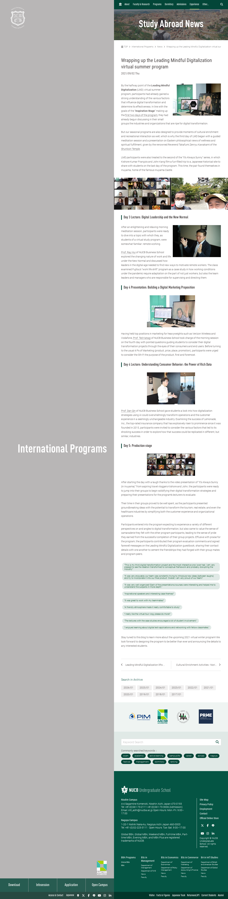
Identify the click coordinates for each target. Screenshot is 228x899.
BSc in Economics (169, 857)
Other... (206, 4)
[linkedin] (110, 895)
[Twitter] (83, 895)
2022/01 (192, 687)
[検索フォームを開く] (221, 4)
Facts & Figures (163, 895)
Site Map (204, 799)
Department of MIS (148, 871)
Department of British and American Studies (209, 863)
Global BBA (125, 862)
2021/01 (208, 687)
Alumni (221, 895)
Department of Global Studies (209, 869)
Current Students (208, 895)
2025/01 (144, 687)
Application (71, 885)
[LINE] (94, 895)
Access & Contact (55, 895)
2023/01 (176, 687)
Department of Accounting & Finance (189, 869)
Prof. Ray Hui (128, 252)
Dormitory (169, 4)
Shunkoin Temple (130, 148)
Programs (157, 4)
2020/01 (128, 694)
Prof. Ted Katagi (142, 338)
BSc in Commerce (189, 857)
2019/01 (144, 694)
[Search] (217, 742)
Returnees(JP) (193, 895)
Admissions (181, 4)
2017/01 (176, 694)
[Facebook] (88, 895)
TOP (125, 46)
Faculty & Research (141, 4)
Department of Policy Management (169, 869)
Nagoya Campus (129, 820)
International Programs (142, 46)
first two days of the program (141, 115)
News (159, 46)
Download (14, 885)
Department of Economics (166, 863)
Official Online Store (209, 818)
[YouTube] (99, 895)
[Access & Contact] (78, 895)
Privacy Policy (206, 804)
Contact (203, 813)
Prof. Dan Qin (128, 410)
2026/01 (128, 687)
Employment (206, 809)
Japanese (70, 895)
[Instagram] (104, 895)
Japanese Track (178, 895)
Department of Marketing (186, 863)
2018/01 (160, 694)
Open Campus (100, 885)
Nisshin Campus (129, 799)
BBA (122, 865)
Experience (194, 4)
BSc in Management (147, 859)
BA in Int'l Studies (209, 857)
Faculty (144, 877)
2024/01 (160, 687)
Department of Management (146, 866)
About (127, 4)
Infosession (42, 885)
